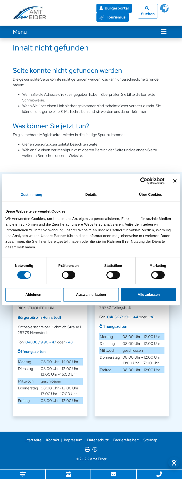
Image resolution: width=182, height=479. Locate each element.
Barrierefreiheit (126, 440)
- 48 (69, 342)
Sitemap (150, 440)
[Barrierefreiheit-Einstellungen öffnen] (174, 462)
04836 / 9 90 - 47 (40, 342)
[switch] (68, 275)
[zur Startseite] (29, 12)
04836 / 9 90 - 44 (122, 317)
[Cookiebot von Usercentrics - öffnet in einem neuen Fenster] (143, 180)
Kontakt (52, 440)
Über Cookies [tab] (150, 194)
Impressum (73, 440)
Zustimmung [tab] (31, 194)
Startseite (33, 440)
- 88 (151, 317)
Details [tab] (91, 194)
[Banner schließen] (175, 180)
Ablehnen (33, 294)
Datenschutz (98, 440)
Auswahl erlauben (91, 294)
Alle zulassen (149, 294)
